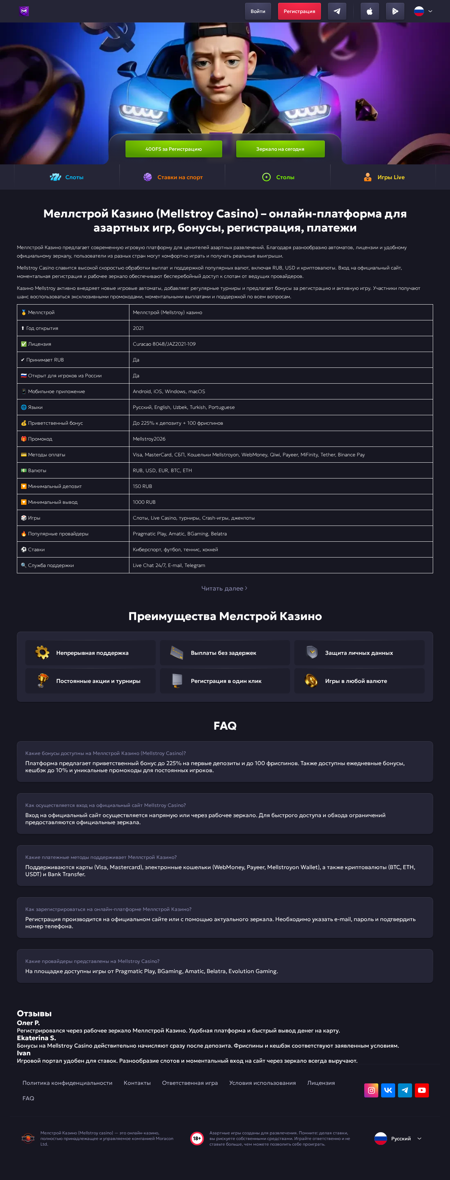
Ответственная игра (190, 1082)
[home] (24, 11)
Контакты (137, 1082)
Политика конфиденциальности (67, 1082)
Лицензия (321, 1082)
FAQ (28, 1098)
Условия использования (262, 1082)
